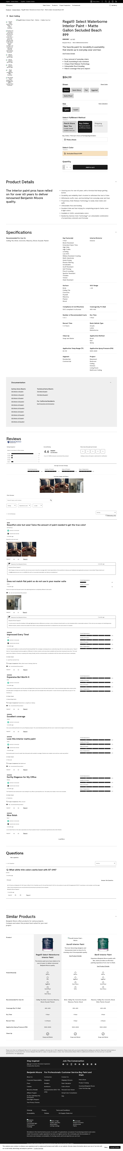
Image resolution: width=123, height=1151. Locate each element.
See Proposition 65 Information (45, 404)
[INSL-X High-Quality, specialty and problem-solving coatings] (58, 1123)
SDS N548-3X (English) (17, 411)
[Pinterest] (79, 1064)
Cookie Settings (38, 1148)
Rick (8, 679)
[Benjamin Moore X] (83, 1064)
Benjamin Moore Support (13, 889)
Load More (61, 839)
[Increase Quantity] (70, 167)
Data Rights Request (33, 1099)
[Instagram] (67, 1064)
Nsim (8, 818)
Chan (8, 741)
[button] (28, 1)
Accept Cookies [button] (114, 1147)
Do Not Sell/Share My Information (33, 1096)
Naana (8, 779)
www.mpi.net (20, 1053)
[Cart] (116, 2)
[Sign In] (109, 2)
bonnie (7, 872)
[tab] (9, 25)
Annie (8, 584)
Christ (8, 719)
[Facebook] (63, 1064)
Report (25, 559)
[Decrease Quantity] (64, 167)
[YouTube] (75, 1064)
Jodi (8, 637)
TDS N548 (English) (42, 391)
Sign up (29, 1064)
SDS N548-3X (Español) (17, 415)
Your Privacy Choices (33, 1102)
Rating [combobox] (9, 505)
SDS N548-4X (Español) (17, 421)
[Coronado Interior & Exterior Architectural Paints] (81, 1123)
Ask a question (14, 857)
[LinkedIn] (91, 1064)
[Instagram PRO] (71, 1064)
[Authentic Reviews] (14, 442)
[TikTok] (95, 1064)
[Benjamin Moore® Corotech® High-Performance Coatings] (35, 1123)
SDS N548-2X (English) (17, 405)
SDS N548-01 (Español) (17, 395)
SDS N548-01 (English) (17, 391)
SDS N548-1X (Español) (17, 401)
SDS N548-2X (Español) (17, 408)
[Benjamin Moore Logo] (11, 5)
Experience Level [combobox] (23, 505)
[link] (113, 2)
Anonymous (10, 527)
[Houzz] (87, 1064)
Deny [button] (106, 1147)
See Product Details (69, 53)
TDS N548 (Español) (42, 395)
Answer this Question (107, 880)
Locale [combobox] (35, 505)
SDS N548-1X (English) (17, 398)
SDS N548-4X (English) (17, 418)
